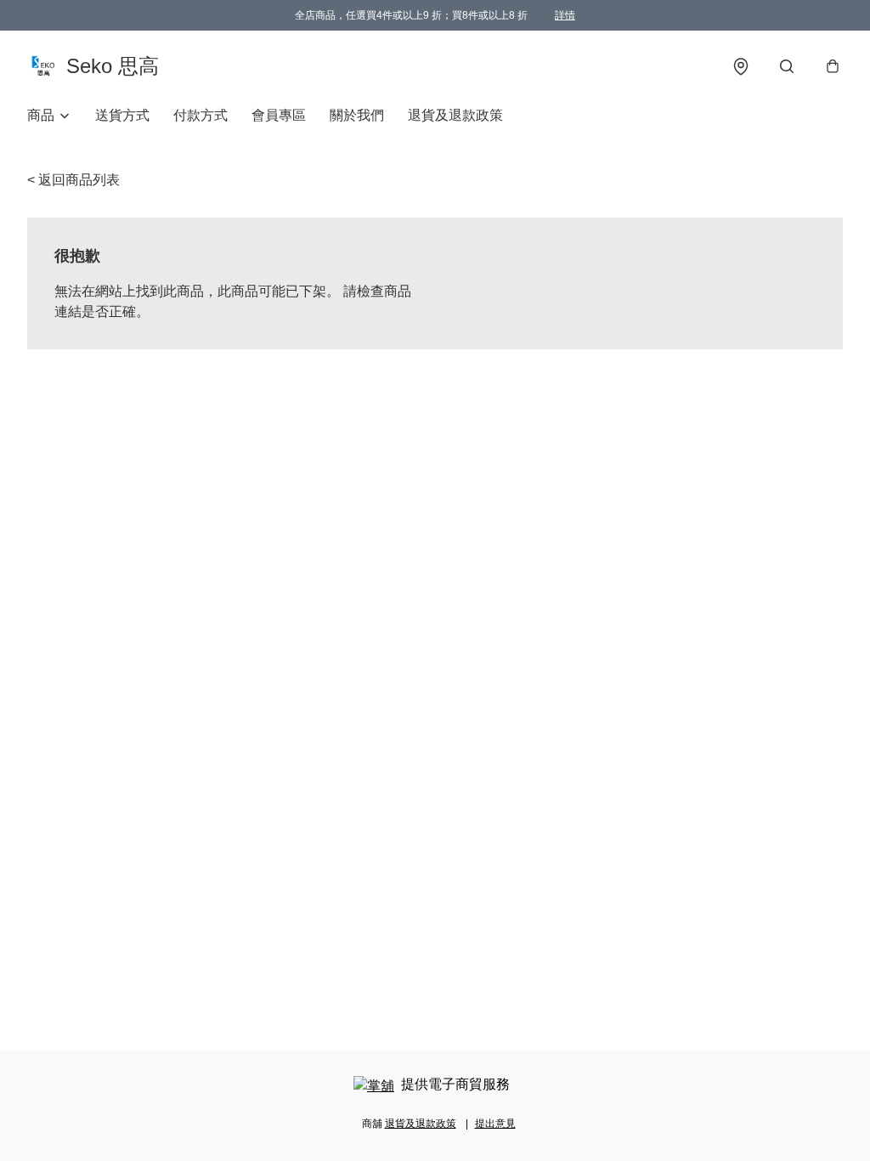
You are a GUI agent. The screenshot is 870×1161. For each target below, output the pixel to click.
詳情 (565, 15)
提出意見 (495, 1124)
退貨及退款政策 (455, 115)
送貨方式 (122, 115)
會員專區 (278, 115)
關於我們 (357, 115)
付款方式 (200, 115)
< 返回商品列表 (73, 180)
